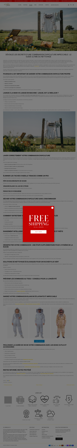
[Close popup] (52, 208)
